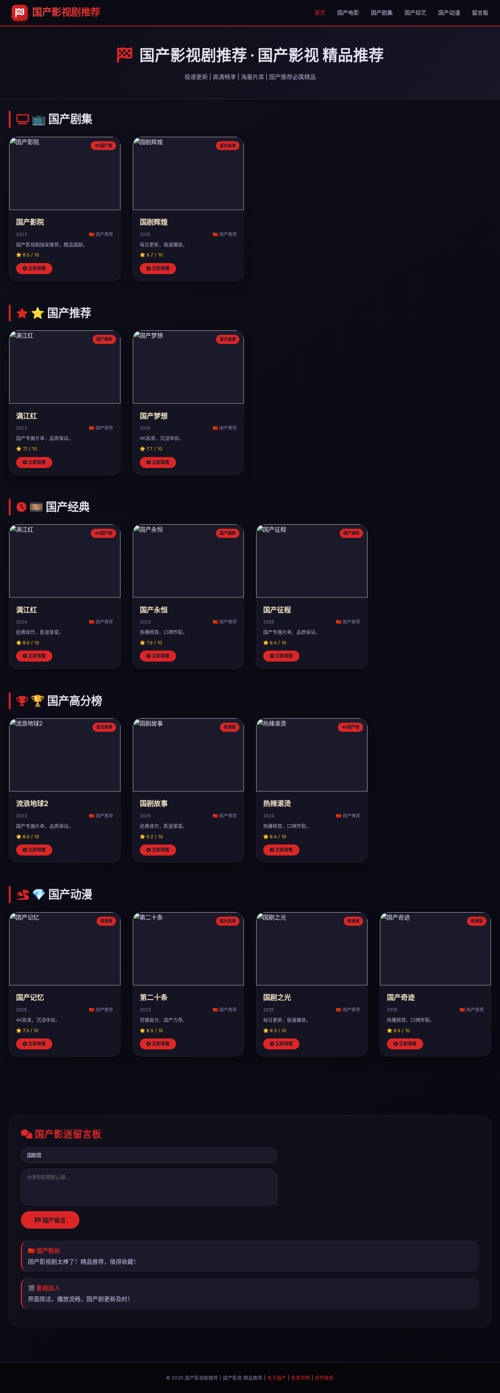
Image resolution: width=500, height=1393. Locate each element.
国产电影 (348, 12)
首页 (319, 12)
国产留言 (53, 1220)
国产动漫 (449, 12)
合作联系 (324, 1378)
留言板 (480, 12)
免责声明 (300, 1378)
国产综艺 (415, 12)
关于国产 (276, 1378)
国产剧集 (382, 12)
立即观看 (36, 268)
